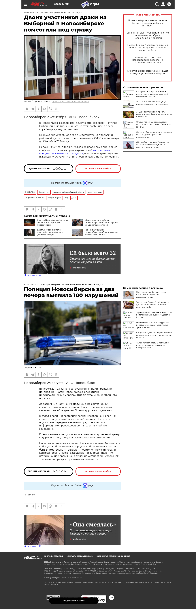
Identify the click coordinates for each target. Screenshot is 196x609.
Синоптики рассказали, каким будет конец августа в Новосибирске (147, 72)
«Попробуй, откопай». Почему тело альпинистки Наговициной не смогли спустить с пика (153, 144)
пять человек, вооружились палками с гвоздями (75, 152)
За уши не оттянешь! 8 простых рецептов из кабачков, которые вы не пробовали (154, 114)
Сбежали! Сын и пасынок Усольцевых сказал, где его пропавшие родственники (154, 134)
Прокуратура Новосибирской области (70, 102)
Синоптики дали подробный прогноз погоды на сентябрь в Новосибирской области (148, 35)
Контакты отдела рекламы (80, 556)
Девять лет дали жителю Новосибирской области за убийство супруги (50, 232)
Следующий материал (74, 601)
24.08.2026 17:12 (31, 284)
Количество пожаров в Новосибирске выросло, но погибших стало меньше (147, 60)
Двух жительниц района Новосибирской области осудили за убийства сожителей (101, 222)
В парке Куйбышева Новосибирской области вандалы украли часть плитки (101, 232)
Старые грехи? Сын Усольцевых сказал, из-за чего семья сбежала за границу (153, 124)
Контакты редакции (53, 556)
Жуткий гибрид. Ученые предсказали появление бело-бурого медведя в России (154, 314)
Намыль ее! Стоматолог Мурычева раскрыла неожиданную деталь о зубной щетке (152, 325)
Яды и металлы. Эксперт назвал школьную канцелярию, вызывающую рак (151, 294)
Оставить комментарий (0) (98, 169)
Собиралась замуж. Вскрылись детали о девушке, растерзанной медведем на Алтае (152, 94)
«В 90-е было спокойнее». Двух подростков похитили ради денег (152, 103)
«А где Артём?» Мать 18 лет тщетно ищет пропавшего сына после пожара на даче (153, 345)
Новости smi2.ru (34, 275)
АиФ (40, 367)
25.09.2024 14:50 (31, 12)
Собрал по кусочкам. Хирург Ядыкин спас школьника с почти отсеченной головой (154, 335)
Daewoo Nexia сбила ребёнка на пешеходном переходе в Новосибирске (52, 222)
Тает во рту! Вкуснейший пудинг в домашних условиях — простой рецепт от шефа (152, 304)
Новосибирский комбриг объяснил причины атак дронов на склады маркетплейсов (147, 48)
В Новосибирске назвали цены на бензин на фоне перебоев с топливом (147, 23)
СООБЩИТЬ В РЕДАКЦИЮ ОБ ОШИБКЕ (113, 556)
